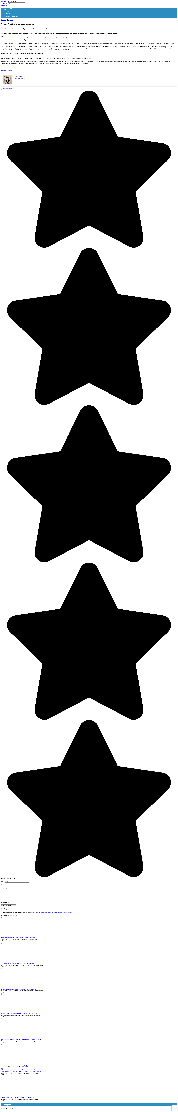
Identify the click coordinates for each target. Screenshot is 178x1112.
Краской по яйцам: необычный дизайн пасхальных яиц (18, 989)
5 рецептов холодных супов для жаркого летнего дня (17, 1097)
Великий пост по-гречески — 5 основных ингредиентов (19, 1013)
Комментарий (5, 902)
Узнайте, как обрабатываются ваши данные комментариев (53, 912)
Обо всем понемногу (11, 16)
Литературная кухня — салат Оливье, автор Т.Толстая (18, 937)
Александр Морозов (6, 70)
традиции (10, 88)
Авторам (7, 1105)
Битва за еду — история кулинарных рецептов (15, 1065)
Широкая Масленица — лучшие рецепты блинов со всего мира (21, 1039)
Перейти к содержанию (8, 1)
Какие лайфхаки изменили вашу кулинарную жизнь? (17, 963)
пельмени (4, 88)
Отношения (8, 8)
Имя (3, 881)
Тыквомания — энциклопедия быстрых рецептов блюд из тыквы (21, 1071)
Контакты (7, 1104)
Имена (6, 11)
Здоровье (7, 13)
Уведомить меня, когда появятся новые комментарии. (20, 909)
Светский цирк (9, 15)
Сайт (2, 888)
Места (6, 10)
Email (3, 885)
